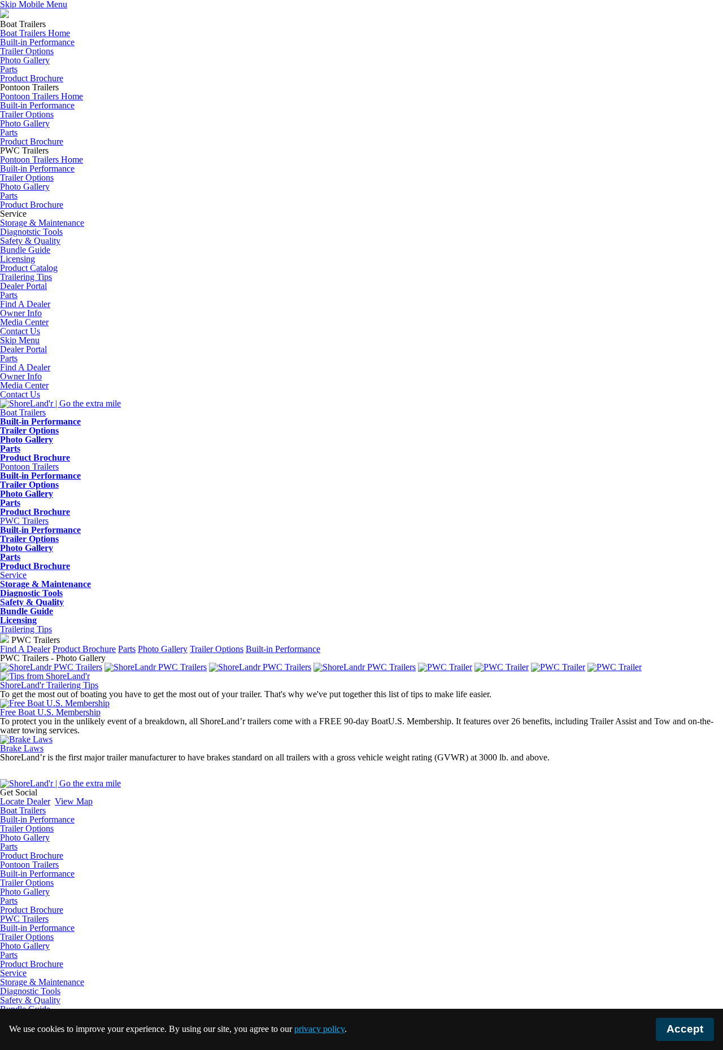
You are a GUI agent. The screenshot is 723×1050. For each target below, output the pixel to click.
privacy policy (319, 1029)
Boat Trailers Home (35, 33)
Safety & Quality (30, 241)
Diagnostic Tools (31, 593)
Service (13, 973)
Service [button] (13, 575)
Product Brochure (31, 78)
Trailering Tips (26, 629)
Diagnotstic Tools (31, 232)
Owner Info (21, 376)
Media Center (24, 385)
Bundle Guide (25, 250)
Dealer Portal (23, 349)
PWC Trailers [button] (24, 521)
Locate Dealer (25, 801)
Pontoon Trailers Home (41, 96)
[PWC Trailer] (445, 667)
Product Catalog (29, 268)
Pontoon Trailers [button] (29, 466)
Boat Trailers (23, 810)
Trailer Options (27, 51)
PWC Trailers (24, 919)
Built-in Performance (37, 42)
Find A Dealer (25, 367)
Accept (685, 1029)
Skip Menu (20, 340)
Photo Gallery (25, 60)
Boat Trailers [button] (23, 412)
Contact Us (20, 394)
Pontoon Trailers (29, 864)
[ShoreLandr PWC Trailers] (51, 667)
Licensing (17, 259)
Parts (9, 69)
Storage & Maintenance (42, 223)
